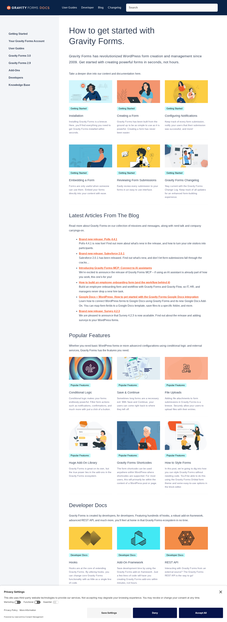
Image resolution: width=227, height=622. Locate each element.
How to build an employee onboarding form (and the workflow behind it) (124, 282)
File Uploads (173, 392)
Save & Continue (128, 392)
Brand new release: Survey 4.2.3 (99, 311)
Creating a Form (128, 115)
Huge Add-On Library (83, 462)
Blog (101, 7)
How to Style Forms (178, 462)
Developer (87, 7)
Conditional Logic (80, 392)
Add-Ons (14, 70)
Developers (16, 77)
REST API (171, 562)
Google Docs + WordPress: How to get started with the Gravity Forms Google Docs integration (139, 296)
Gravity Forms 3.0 (20, 55)
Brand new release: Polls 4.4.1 (98, 239)
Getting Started (18, 33)
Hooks (73, 562)
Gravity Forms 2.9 (20, 63)
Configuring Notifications (181, 115)
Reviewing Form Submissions (136, 180)
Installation (76, 115)
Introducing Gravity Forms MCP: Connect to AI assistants (115, 268)
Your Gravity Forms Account (26, 41)
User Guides (69, 7)
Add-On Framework (130, 562)
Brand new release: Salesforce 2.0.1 (101, 253)
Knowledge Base (19, 85)
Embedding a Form (81, 180)
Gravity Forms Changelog (182, 180)
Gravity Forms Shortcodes (134, 462)
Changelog (114, 7)
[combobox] (172, 8)
